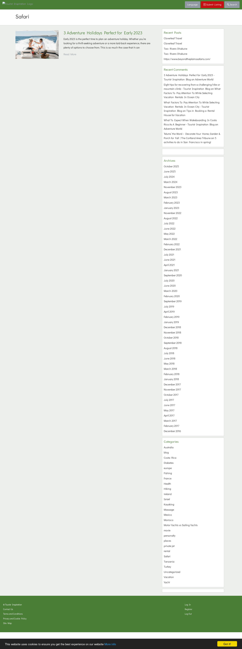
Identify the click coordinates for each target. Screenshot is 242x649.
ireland (168, 494)
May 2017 (169, 410)
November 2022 (172, 213)
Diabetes (169, 462)
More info (110, 644)
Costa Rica (170, 457)
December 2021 (172, 249)
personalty (169, 535)
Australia (169, 447)
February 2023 (172, 202)
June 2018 (169, 358)
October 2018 (171, 337)
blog (166, 452)
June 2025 (170, 171)
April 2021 (169, 265)
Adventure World (204, 79)
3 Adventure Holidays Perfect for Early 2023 (103, 32)
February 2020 (172, 296)
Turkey (167, 566)
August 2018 (170, 348)
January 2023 (171, 208)
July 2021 (169, 254)
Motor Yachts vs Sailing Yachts (181, 525)
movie (167, 530)
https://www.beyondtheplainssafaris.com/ (187, 59)
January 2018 (171, 379)
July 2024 (169, 176)
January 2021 (171, 270)
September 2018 (173, 342)
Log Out (188, 614)
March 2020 (170, 291)
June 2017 (169, 405)
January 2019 (171, 322)
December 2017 (172, 384)
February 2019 (171, 317)
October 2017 (171, 394)
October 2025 (171, 166)
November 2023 (172, 187)
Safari (167, 556)
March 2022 (170, 239)
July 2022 (169, 223)
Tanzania (169, 561)
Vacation (169, 577)
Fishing (168, 473)
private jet (169, 546)
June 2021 (169, 259)
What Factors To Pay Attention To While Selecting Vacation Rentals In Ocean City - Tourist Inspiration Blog (191, 106)
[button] (37, 44)
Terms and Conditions (13, 614)
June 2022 (169, 228)
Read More (70, 54)
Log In (188, 604)
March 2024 (170, 182)
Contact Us (8, 609)
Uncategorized (172, 572)
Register (188, 609)
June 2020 (170, 285)
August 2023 (171, 192)
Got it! (227, 644)
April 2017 (169, 415)
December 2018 (172, 327)
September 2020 (173, 275)
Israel (167, 499)
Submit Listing (213, 4)
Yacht (167, 582)
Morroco (168, 520)
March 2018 (170, 368)
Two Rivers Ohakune (175, 48)
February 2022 (172, 244)
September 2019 (173, 301)
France (167, 478)
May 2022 (169, 233)
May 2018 (169, 363)
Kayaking (169, 504)
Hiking (167, 488)
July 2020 (169, 280)
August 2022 (171, 218)
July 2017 (169, 399)
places (167, 540)
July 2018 (169, 353)
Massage (169, 509)
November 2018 (172, 332)
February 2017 (171, 425)
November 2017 (172, 389)
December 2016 (172, 431)
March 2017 (170, 420)
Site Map (7, 623)
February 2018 (171, 374)
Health (167, 483)
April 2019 (169, 311)
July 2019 (169, 306)
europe (168, 468)
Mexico (168, 514)
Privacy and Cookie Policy (15, 618)
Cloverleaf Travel (173, 38)
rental (167, 551)
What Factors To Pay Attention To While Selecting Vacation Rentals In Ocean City (192, 93)
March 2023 (170, 197)
